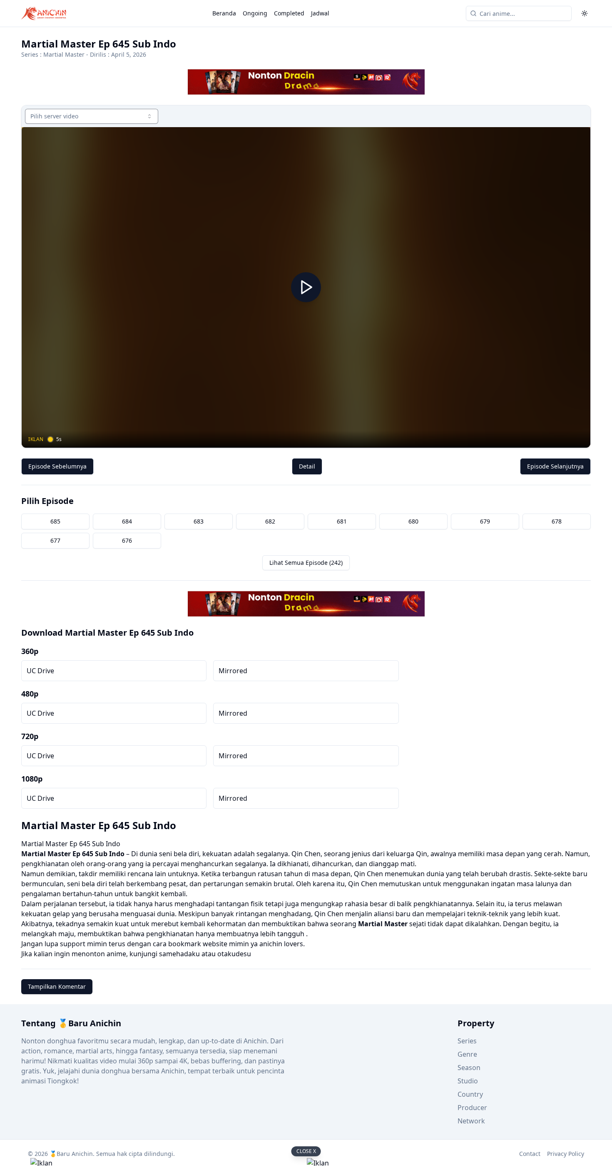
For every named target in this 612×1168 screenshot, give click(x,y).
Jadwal (320, 13)
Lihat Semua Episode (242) (306, 562)
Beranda (224, 13)
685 (55, 521)
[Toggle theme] (584, 13)
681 (342, 521)
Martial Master (64, 54)
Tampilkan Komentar (57, 986)
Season (469, 1067)
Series (467, 1040)
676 (127, 540)
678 (557, 521)
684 (127, 521)
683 (199, 521)
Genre (467, 1054)
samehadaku (179, 953)
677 (55, 540)
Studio (468, 1080)
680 (413, 521)
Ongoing (255, 13)
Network (471, 1120)
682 (270, 521)
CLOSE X (306, 1151)
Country (470, 1094)
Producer (472, 1107)
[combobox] (91, 116)
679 (485, 521)
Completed (289, 13)
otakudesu (234, 953)
